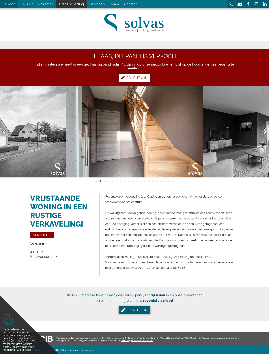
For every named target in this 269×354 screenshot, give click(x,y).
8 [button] (124, 181)
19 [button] (168, 181)
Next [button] (263, 132)
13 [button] (144, 181)
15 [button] (152, 181)
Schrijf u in (137, 78)
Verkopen (97, 4)
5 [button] (112, 181)
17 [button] (160, 181)
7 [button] (120, 181)
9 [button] (128, 181)
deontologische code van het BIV (137, 340)
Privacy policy (87, 350)
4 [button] (108, 181)
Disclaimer (74, 350)
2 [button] (100, 181)
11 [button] (136, 181)
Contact (130, 4)
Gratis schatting (71, 4)
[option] (134, 131)
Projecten (46, 4)
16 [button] (156, 181)
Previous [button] (5, 132)
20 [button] (172, 181)
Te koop (9, 4)
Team (114, 4)
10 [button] (132, 181)
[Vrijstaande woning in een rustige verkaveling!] (134, 131)
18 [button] (164, 181)
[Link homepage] (134, 23)
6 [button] (116, 181)
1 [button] (96, 181)
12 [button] (140, 181)
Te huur (27, 4)
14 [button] (148, 181)
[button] (231, 4)
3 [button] (104, 181)
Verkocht (42, 235)
